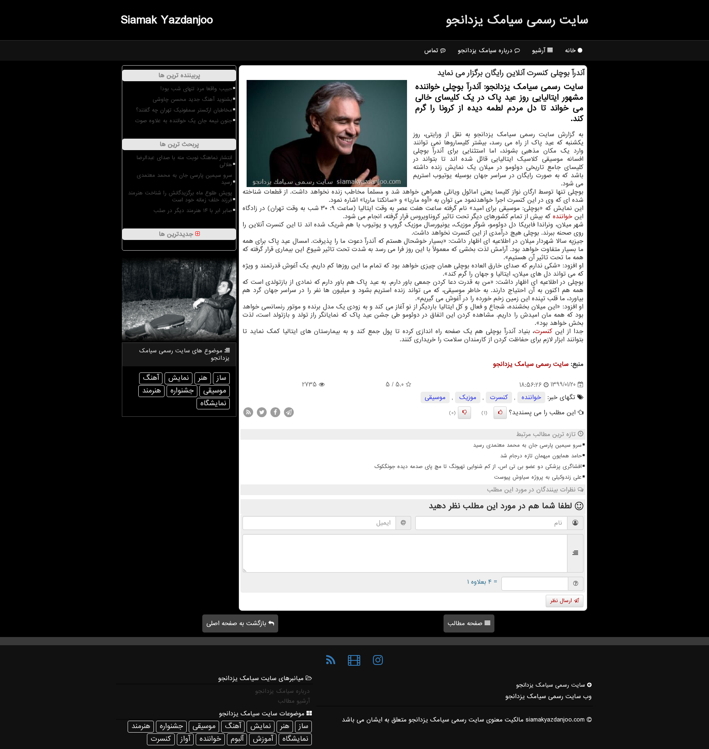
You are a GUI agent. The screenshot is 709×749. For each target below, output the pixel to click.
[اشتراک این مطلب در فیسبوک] (275, 412)
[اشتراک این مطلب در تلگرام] (289, 412)
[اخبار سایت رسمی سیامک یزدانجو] (331, 660)
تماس (432, 50)
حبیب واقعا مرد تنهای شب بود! (196, 89)
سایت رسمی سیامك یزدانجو (517, 20)
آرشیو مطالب (294, 701)
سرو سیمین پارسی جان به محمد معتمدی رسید (527, 445)
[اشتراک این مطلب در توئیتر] (262, 412)
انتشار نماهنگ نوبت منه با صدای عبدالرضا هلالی (184, 161)
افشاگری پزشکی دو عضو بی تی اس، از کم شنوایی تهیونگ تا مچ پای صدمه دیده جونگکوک (478, 466)
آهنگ (151, 378)
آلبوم (237, 738)
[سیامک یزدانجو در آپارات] (354, 660)
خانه (571, 50)
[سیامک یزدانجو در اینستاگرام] (378, 660)
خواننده (562, 217)
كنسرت (543, 331)
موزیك (467, 397)
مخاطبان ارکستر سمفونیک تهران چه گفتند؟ (184, 110)
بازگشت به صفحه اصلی (237, 623)
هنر (202, 378)
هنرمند (151, 390)
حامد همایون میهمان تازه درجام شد (541, 456)
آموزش (263, 738)
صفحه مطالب (466, 623)
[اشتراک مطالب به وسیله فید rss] (248, 412)
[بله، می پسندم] (500, 412)
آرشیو (539, 50)
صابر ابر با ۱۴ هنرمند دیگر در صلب (192, 211)
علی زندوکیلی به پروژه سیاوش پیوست (538, 477)
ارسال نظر (562, 601)
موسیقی (435, 397)
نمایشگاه (213, 403)
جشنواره (182, 390)
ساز (221, 378)
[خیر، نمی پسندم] (464, 412)
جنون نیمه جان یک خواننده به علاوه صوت (183, 121)
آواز (185, 738)
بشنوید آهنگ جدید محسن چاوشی (192, 99)
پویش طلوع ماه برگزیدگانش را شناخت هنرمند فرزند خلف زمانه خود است (180, 196)
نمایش (178, 378)
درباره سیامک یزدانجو (486, 50)
